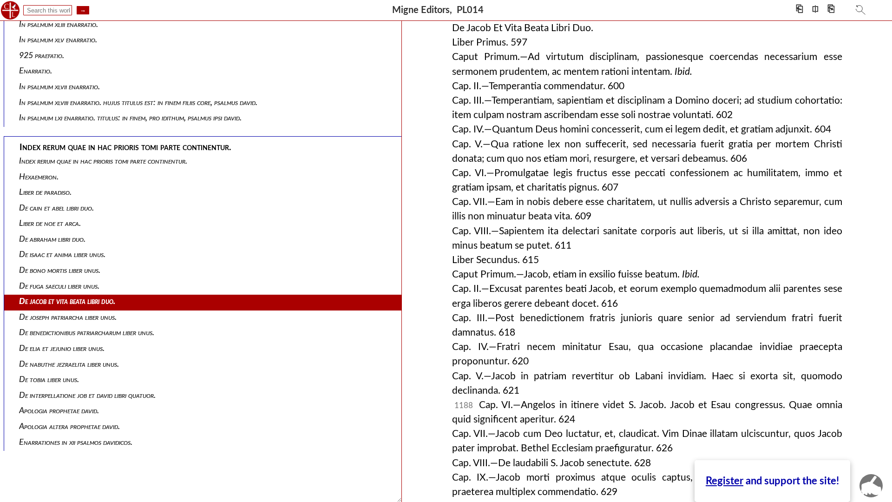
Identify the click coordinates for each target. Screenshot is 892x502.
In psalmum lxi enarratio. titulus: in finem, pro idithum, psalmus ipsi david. (130, 118)
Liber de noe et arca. (50, 223)
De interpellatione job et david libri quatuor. (87, 395)
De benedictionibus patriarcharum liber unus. (86, 333)
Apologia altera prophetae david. (69, 426)
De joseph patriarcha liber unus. (68, 317)
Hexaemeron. (39, 177)
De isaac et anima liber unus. (62, 254)
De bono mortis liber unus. (59, 270)
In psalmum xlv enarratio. (58, 40)
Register (724, 481)
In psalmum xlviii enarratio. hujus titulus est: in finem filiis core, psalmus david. (138, 102)
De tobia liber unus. (49, 379)
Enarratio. (35, 71)
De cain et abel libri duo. (56, 208)
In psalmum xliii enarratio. (58, 24)
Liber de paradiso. (45, 192)
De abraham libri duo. (52, 239)
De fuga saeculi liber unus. (59, 286)
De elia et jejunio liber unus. (62, 348)
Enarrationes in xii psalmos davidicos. (75, 442)
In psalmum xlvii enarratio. (59, 87)
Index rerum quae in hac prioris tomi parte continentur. (103, 161)
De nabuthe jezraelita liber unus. (69, 364)
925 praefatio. (41, 55)
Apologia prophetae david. (59, 411)
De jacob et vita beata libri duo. (67, 301)
